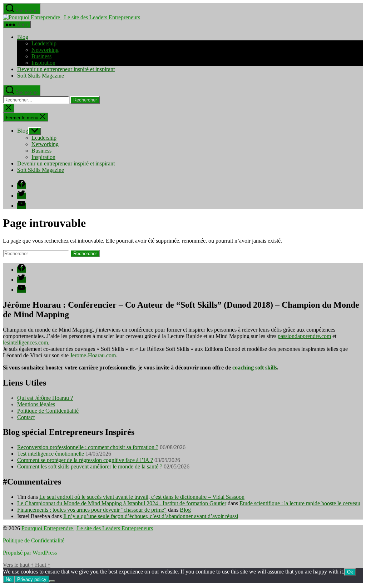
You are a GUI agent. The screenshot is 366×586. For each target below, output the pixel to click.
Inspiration (43, 63)
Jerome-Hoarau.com (93, 355)
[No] (52, 581)
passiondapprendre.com (304, 336)
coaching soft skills (254, 367)
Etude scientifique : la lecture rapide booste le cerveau (299, 503)
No (8, 579)
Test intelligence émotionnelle (50, 454)
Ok (350, 572)
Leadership (43, 43)
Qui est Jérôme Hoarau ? (45, 398)
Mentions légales (36, 404)
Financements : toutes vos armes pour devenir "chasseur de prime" (92, 510)
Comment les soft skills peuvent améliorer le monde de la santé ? (89, 466)
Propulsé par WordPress (30, 553)
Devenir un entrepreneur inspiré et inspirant (66, 69)
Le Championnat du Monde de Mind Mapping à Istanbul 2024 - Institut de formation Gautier (121, 503)
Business (41, 56)
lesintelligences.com (25, 342)
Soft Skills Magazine (40, 76)
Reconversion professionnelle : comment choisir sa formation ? (87, 447)
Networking (45, 50)
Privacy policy (31, 579)
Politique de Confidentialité (48, 411)
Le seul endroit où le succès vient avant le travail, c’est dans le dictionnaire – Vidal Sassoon (141, 497)
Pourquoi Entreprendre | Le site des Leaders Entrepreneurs (87, 528)
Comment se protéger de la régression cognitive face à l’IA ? (85, 460)
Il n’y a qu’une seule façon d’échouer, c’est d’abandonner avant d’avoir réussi (150, 516)
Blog (22, 37)
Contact (26, 417)
